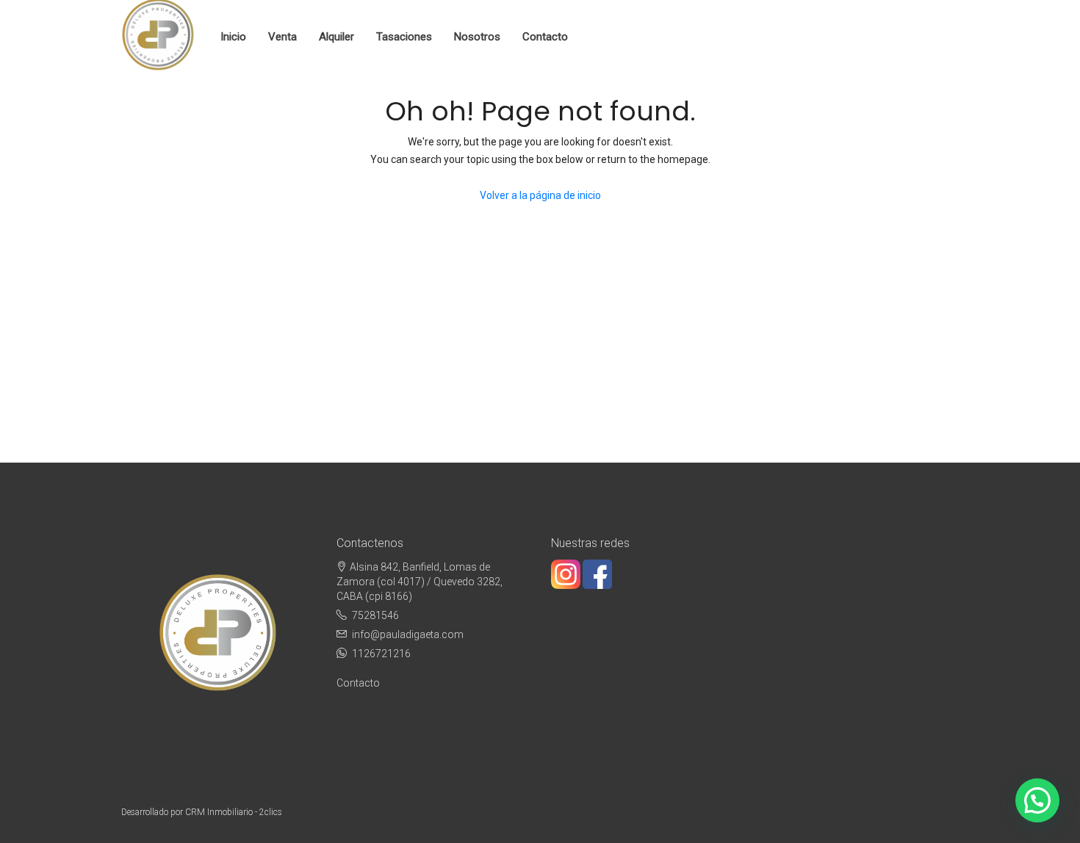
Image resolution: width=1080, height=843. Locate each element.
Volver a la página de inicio (540, 195)
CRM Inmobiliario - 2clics (233, 812)
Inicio (233, 36)
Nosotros (477, 36)
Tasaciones (404, 36)
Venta (282, 36)
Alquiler (336, 36)
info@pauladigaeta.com (408, 634)
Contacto (545, 36)
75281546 (375, 615)
